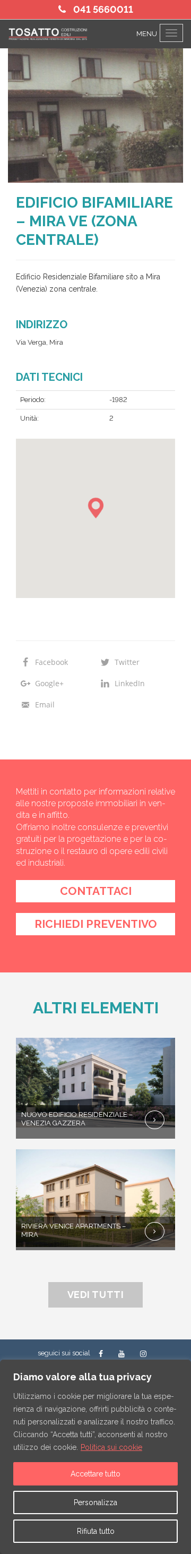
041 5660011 (102, 9)
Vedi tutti (95, 1294)
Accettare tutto (95, 1474)
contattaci (96, 891)
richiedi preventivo (95, 923)
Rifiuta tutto (96, 1531)
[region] (95, 1457)
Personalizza (95, 1502)
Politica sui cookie (111, 1447)
